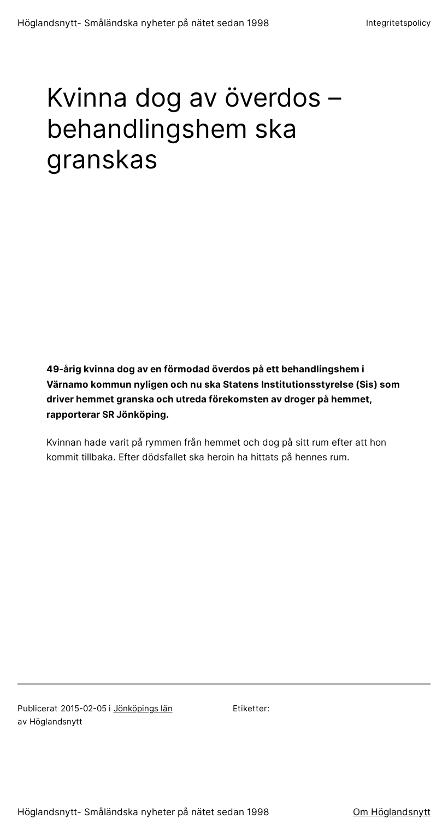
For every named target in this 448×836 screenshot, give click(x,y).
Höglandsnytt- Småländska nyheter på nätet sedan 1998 (143, 22)
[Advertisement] (247, 267)
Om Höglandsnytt (392, 811)
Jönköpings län (143, 708)
